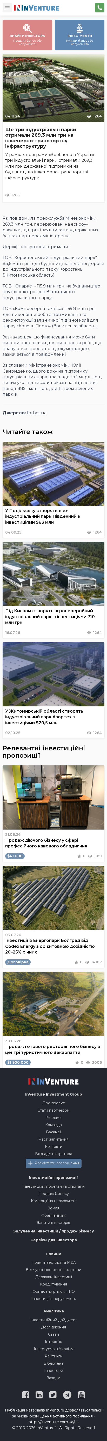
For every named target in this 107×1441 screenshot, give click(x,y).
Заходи (53, 1378)
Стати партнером (53, 1110)
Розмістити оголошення (57, 1163)
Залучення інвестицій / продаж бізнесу (53, 1231)
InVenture (53, 1094)
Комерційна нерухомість (53, 1201)
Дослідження (53, 1327)
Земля (53, 1208)
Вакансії (53, 1132)
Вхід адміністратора (53, 1153)
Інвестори (53, 1370)
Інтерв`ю (53, 1341)
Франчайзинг (53, 1215)
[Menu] (7, 7)
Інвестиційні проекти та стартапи (53, 1186)
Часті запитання (54, 1139)
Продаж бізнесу (53, 1193)
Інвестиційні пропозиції (53, 1177)
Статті (53, 1334)
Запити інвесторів (53, 1222)
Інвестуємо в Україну (53, 1349)
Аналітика (53, 1311)
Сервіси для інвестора (53, 1240)
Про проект (54, 1103)
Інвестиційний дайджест (53, 1320)
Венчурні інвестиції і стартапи (53, 1269)
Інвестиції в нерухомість (53, 1298)
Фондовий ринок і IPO (53, 1291)
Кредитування (53, 1284)
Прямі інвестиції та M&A (53, 1262)
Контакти (53, 1146)
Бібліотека (53, 1363)
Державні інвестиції (53, 1277)
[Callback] (99, 7)
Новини (53, 1254)
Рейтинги (54, 1356)
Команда (53, 1124)
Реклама (53, 1117)
